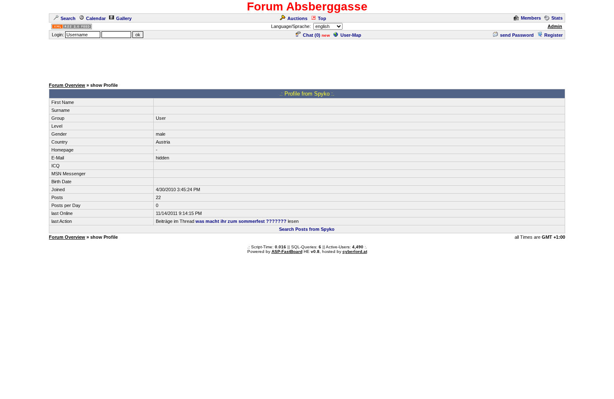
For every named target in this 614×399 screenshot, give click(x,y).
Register (553, 35)
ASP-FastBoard (286, 251)
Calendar (96, 18)
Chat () (311, 35)
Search (68, 18)
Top (322, 18)
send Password (517, 35)
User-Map (350, 35)
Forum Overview (67, 85)
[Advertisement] (307, 59)
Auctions (297, 18)
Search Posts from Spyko (307, 229)
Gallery (124, 18)
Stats (557, 17)
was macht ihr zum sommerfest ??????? (241, 221)
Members (531, 17)
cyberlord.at (355, 251)
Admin (555, 26)
